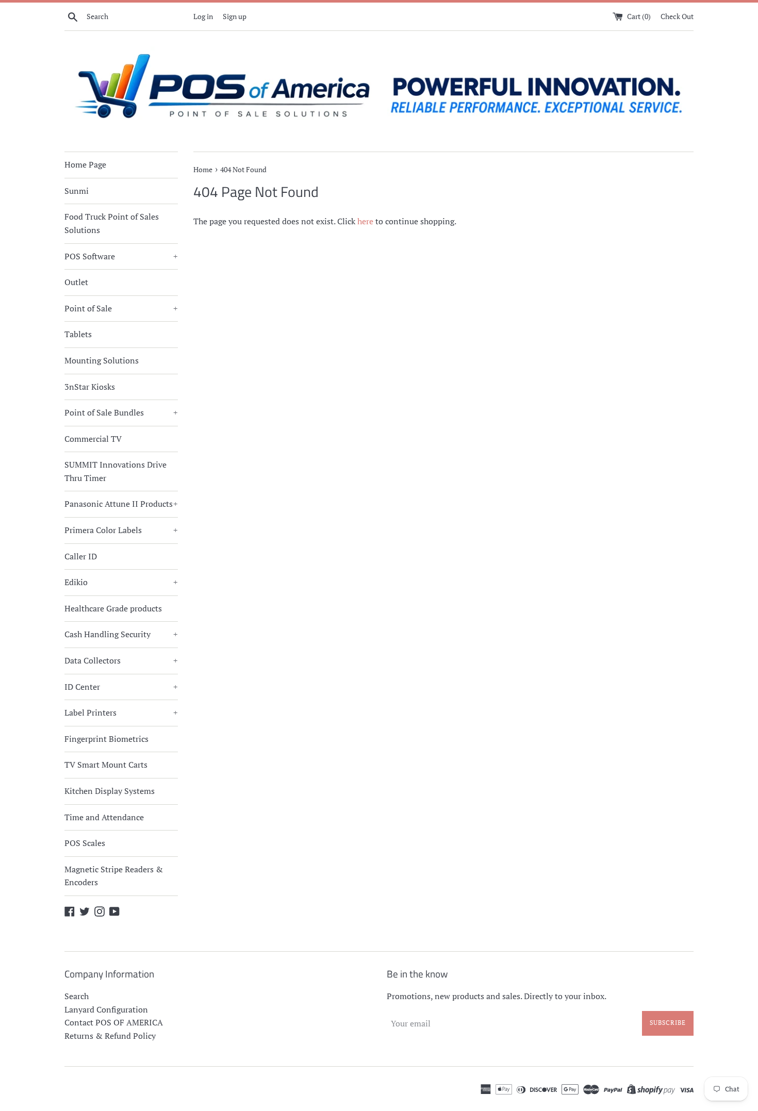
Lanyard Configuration (106, 1009)
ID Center (121, 686)
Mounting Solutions (101, 360)
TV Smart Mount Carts (105, 764)
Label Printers (121, 712)
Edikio (121, 582)
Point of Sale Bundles (121, 412)
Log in (203, 16)
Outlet (76, 282)
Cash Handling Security (121, 634)
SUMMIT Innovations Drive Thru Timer (115, 471)
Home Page (85, 164)
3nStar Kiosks (89, 386)
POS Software (121, 256)
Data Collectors (121, 660)
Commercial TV (93, 438)
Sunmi (76, 190)
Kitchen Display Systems (109, 791)
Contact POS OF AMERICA (113, 1022)
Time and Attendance (104, 817)
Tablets (78, 334)
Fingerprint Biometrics (106, 738)
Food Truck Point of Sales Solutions (111, 223)
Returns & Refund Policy (110, 1035)
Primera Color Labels (121, 530)
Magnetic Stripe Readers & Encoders (113, 876)
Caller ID (80, 556)
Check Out (677, 16)
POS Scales (84, 843)
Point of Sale (121, 308)
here (365, 221)
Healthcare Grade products (113, 608)
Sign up (234, 16)
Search (76, 996)
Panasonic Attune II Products (121, 503)
